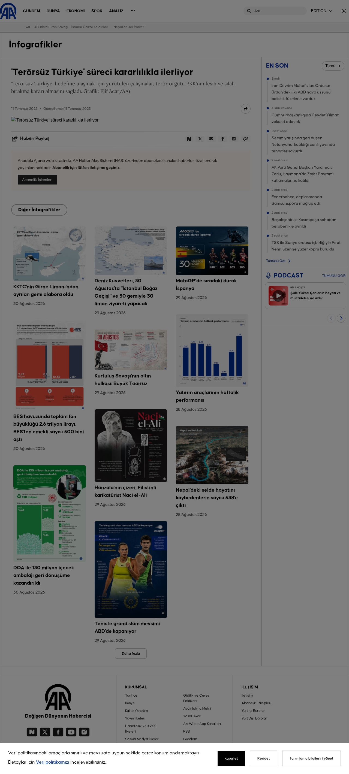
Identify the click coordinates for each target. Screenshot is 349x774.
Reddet (263, 758)
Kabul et (231, 758)
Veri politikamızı (52, 762)
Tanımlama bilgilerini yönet (311, 758)
